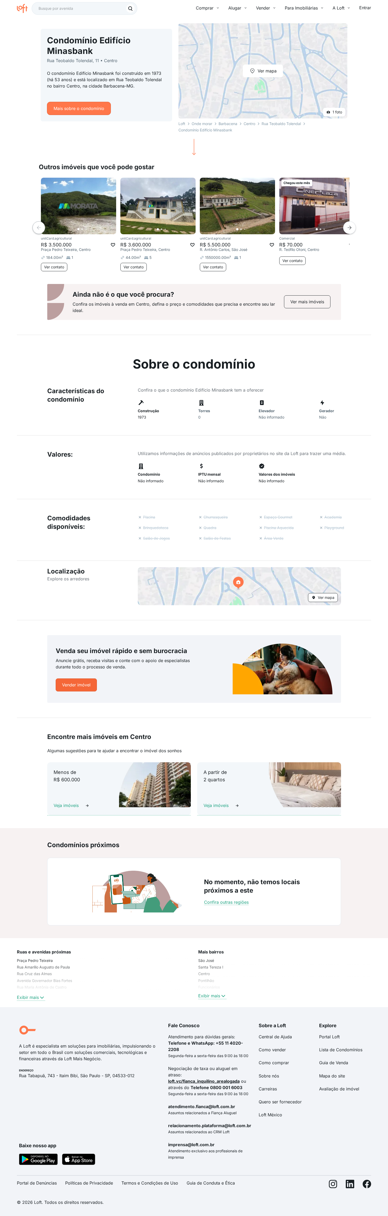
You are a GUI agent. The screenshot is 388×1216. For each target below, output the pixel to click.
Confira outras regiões (226, 902)
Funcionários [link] (209, 987)
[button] (239, 586)
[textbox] (84, 8)
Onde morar (202, 123)
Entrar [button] (365, 7)
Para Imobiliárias (301, 8)
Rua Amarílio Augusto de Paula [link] (43, 967)
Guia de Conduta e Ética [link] (211, 1183)
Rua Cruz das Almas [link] (34, 973)
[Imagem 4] (89, 229)
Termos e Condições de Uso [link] (149, 1183)
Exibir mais (28, 997)
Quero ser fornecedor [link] (280, 1101)
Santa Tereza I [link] (210, 967)
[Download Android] (38, 1160)
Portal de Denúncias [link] (37, 1183)
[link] (307, 301)
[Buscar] (130, 8)
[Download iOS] (78, 1160)
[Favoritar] (113, 245)
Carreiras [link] (268, 1088)
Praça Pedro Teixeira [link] (35, 960)
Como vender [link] (272, 1049)
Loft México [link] (270, 1114)
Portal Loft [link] (329, 1036)
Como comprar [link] (274, 1062)
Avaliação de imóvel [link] (339, 1088)
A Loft (338, 8)
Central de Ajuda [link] (275, 1036)
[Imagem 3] (85, 229)
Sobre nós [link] (269, 1076)
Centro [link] (204, 973)
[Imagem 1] (78, 229)
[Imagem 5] (93, 229)
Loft (181, 123)
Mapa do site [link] (332, 1076)
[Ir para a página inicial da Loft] (24, 8)
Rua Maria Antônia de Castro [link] (42, 987)
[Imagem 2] (82, 229)
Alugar (234, 8)
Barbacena (228, 123)
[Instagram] (333, 1185)
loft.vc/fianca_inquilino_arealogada (204, 1081)
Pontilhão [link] (206, 980)
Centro (249, 123)
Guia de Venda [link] (333, 1062)
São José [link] (206, 960)
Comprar (205, 8)
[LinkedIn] (350, 1185)
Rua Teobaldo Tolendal (281, 123)
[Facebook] (367, 1185)
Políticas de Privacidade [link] (89, 1183)
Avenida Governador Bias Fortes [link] (44, 980)
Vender (263, 8)
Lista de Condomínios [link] (340, 1049)
